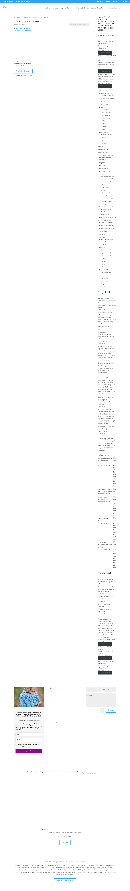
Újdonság (43, 829)
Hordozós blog (58, 8)
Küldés (111, 710)
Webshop (68, 8)
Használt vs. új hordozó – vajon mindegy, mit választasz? (105, 431)
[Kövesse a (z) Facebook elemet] (51, 745)
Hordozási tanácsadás (95, 8)
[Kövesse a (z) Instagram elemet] (55, 745)
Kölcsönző (79, 8)
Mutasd (65, 842)
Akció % (47, 8)
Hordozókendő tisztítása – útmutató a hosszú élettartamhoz (106, 370)
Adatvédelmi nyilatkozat (77, 862)
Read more (107, 326)
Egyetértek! (29, 751)
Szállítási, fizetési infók (104, 1)
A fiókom (115, 1)
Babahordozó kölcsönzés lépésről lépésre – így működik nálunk (107, 305)
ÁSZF (67, 862)
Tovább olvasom (23, 71)
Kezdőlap (16, 17)
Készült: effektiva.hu (65, 880)
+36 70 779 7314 (8, 1)
